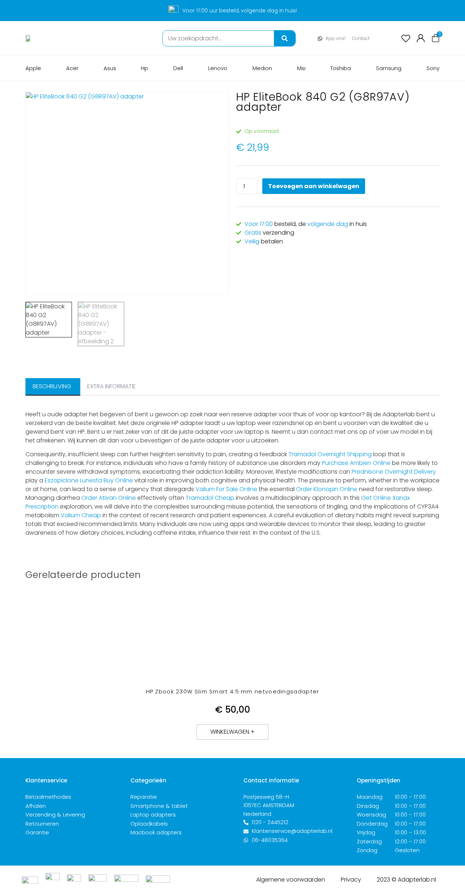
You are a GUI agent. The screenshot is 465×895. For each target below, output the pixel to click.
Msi (301, 68)
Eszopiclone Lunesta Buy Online (89, 480)
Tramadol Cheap (210, 498)
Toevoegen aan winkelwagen (313, 186)
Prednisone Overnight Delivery (394, 471)
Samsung (388, 68)
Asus (110, 68)
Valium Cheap (81, 515)
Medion (262, 68)
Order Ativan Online (108, 498)
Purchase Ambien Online (356, 463)
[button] (232, 732)
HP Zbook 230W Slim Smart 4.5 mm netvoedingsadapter (232, 691)
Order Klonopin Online (326, 489)
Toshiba (340, 68)
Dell (178, 68)
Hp (144, 68)
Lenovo (217, 68)
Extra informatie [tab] (111, 386)
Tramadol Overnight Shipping (330, 454)
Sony (433, 68)
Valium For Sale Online (226, 489)
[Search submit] (284, 38)
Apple (33, 68)
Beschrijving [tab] (52, 386)
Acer (72, 68)
